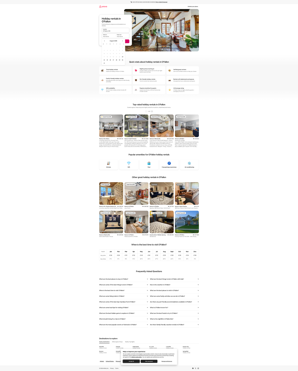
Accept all (131, 361)
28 (116, 60)
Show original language (161, 2)
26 (110, 60)
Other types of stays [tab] (117, 341)
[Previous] (146, 111)
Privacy (112, 368)
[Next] (152, 111)
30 (122, 60)
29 (119, 60)
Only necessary (149, 361)
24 (104, 60)
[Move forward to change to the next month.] (122, 40)
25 (107, 60)
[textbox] (108, 36)
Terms (116, 368)
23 (122, 56)
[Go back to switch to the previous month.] (104, 40)
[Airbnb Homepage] (103, 6)
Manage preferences (167, 361)
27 (113, 60)
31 (104, 63)
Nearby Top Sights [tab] (130, 341)
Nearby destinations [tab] (104, 341)
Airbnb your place (193, 6)
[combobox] (115, 31)
